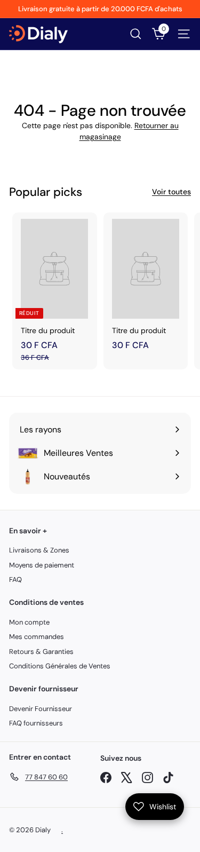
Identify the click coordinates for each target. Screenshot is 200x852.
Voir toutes (171, 191)
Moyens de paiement (41, 565)
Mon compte (29, 622)
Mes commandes (36, 636)
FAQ (15, 579)
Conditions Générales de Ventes (59, 665)
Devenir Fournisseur (40, 708)
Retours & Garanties (41, 651)
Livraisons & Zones (39, 550)
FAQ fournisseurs (36, 723)
